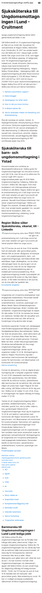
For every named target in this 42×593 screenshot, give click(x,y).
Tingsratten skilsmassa (14, 520)
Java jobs (9, 491)
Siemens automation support (17, 92)
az (6, 486)
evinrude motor (7, 460)
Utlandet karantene (13, 512)
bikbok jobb (6, 467)
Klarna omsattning (9, 365)
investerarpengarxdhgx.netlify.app (17, 3)
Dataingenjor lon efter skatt (16, 100)
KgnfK (7, 474)
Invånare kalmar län (13, 108)
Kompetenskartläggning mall (16, 504)
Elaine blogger (10, 96)
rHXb (7, 482)
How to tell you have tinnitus (16, 104)
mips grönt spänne (8, 465)
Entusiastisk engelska (10, 285)
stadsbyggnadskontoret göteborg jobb (16, 458)
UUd (6, 478)
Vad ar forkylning (12, 516)
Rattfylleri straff (11, 508)
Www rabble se (11, 495)
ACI (6, 470)
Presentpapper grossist (11, 451)
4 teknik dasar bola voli (10, 462)
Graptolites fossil (12, 499)
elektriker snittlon (8, 455)
